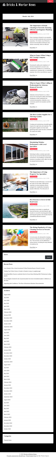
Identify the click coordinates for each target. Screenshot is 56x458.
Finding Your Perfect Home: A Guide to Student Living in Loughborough (22, 271)
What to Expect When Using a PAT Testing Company (40, 56)
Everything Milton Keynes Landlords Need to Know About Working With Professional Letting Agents (27, 275)
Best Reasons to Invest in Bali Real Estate (40, 201)
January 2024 (7, 385)
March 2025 (7, 344)
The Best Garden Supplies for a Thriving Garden (41, 116)
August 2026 (7, 294)
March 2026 (7, 309)
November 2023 (8, 391)
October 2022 (7, 429)
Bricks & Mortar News (30, 454)
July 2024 (6, 367)
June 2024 (6, 370)
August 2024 (7, 364)
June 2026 (6, 300)
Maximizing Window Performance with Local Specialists (38, 144)
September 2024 (8, 361)
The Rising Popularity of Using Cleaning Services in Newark (40, 228)
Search (6, 254)
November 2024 (8, 356)
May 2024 (6, 373)
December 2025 (8, 318)
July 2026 (6, 297)
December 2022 (8, 423)
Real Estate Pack (31, 456)
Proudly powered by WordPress (16, 456)
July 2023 (6, 402)
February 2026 (7, 312)
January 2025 (7, 350)
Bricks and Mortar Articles (36, 34)
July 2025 (6, 332)
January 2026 (7, 315)
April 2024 (6, 376)
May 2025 (6, 338)
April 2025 (6, 341)
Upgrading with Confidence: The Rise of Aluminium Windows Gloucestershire (24, 283)
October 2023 (7, 394)
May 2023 (6, 408)
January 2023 (7, 420)
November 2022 (8, 426)
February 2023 (7, 417)
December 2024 (8, 353)
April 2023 (6, 411)
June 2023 (6, 405)
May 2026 (6, 303)
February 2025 (7, 347)
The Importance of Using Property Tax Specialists (38, 173)
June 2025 (6, 335)
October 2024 (7, 359)
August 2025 (7, 329)
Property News (33, 32)
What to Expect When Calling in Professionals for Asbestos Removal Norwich (41, 85)
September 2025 (8, 326)
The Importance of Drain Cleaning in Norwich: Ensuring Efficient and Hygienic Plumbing (41, 28)
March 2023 (7, 414)
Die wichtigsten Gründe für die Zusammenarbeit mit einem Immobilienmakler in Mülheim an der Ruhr (27, 279)
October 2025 (7, 323)
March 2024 (7, 379)
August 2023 (7, 399)
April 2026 (6, 306)
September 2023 (8, 396)
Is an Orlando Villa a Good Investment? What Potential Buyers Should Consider (24, 268)
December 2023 (8, 388)
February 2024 (7, 382)
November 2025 (8, 321)
